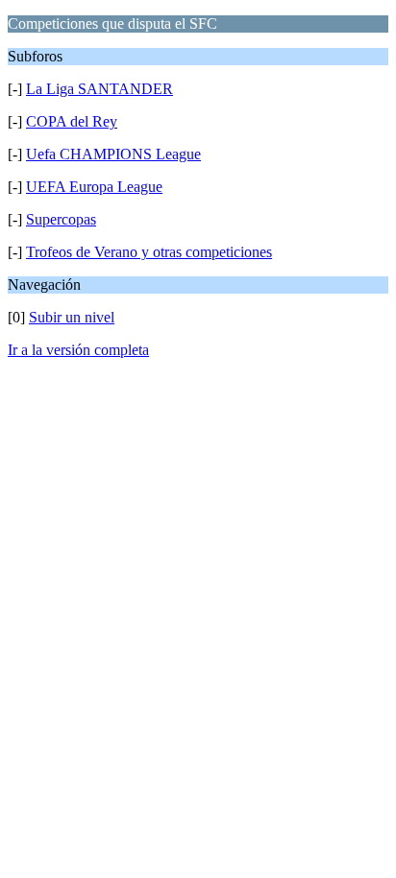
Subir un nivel (71, 317)
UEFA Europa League (94, 186)
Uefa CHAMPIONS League (113, 154)
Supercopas (61, 219)
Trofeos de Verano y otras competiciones (149, 252)
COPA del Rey (71, 121)
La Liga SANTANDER (99, 89)
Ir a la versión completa (78, 350)
